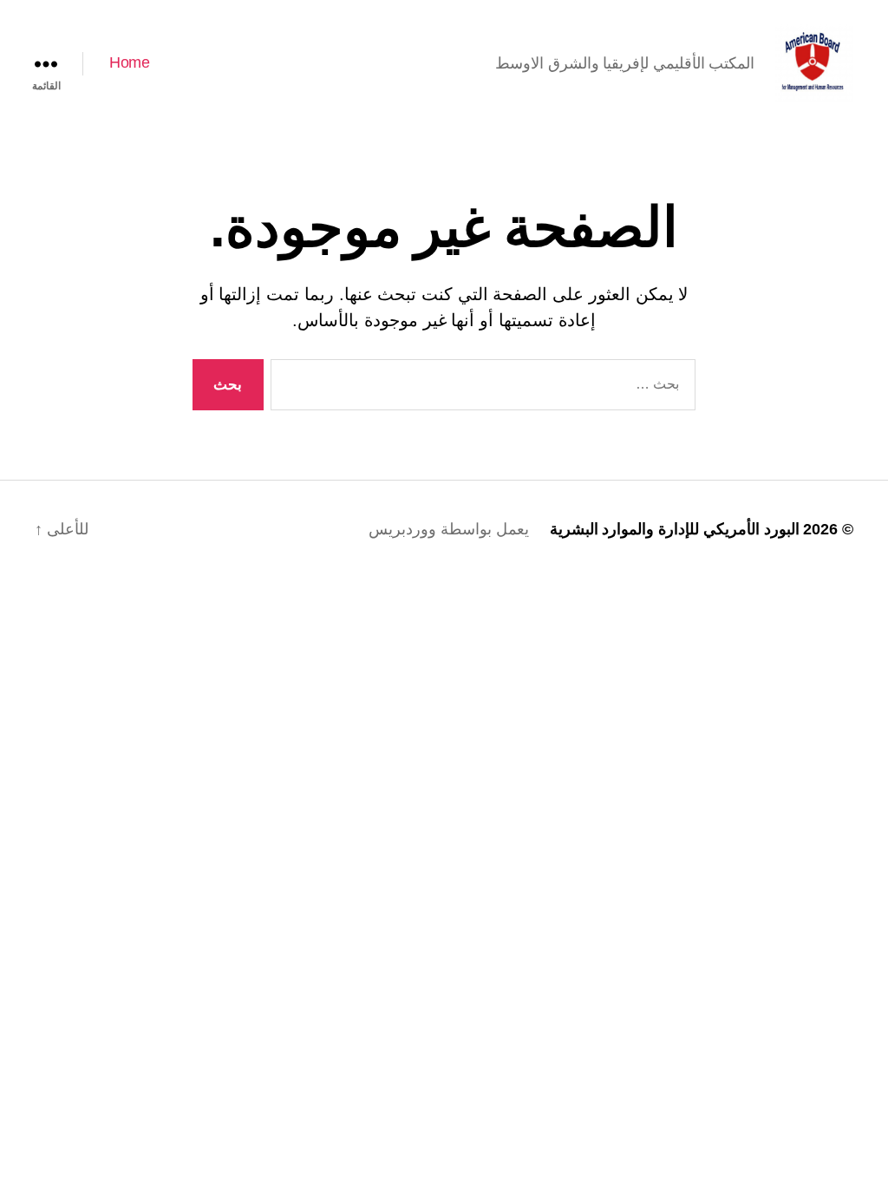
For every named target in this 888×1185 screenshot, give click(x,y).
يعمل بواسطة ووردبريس (448, 529)
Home (129, 62)
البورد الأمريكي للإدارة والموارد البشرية (675, 529)
